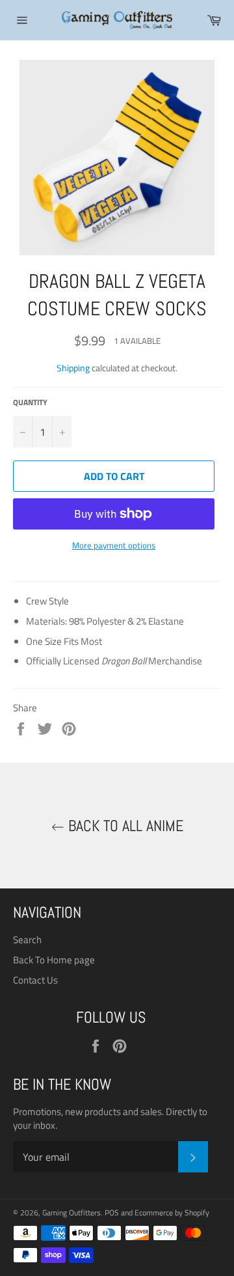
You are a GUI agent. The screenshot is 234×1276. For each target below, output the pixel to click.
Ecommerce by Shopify (172, 1212)
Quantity (30, 402)
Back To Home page (54, 959)
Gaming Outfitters (71, 1212)
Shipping (73, 368)
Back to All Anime (123, 825)
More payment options (113, 546)
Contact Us (35, 979)
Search (27, 939)
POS (112, 1212)
